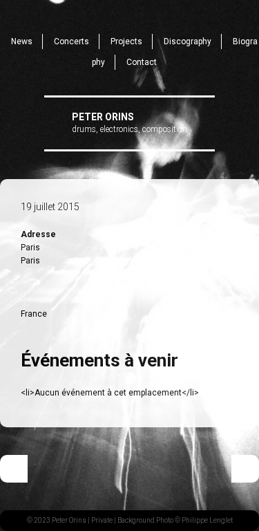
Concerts (71, 41)
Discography (187, 41)
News (21, 41)
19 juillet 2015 (50, 206)
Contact (141, 62)
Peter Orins (103, 116)
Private (102, 520)
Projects (126, 41)
